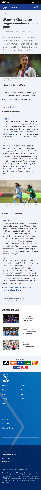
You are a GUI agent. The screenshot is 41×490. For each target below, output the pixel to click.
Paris (4, 143)
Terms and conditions (9, 455)
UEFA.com (5, 424)
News (23, 390)
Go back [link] (7, 14)
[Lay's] (35, 363)
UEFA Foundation (7, 428)
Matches (5, 385)
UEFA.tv (4, 394)
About (23, 399)
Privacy (4, 451)
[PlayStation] (20, 363)
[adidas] (6, 363)
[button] (35, 7)
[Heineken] (27, 363)
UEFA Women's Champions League (5, 7)
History (23, 394)
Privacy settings (7, 462)
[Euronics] (16, 367)
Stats (3, 403)
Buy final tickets (9, 107)
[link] (14, 7)
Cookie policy (6, 458)
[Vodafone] (24, 367)
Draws (4, 390)
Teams (23, 385)
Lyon (4, 258)
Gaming (4, 399)
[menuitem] (15, 7)
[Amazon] (13, 363)
